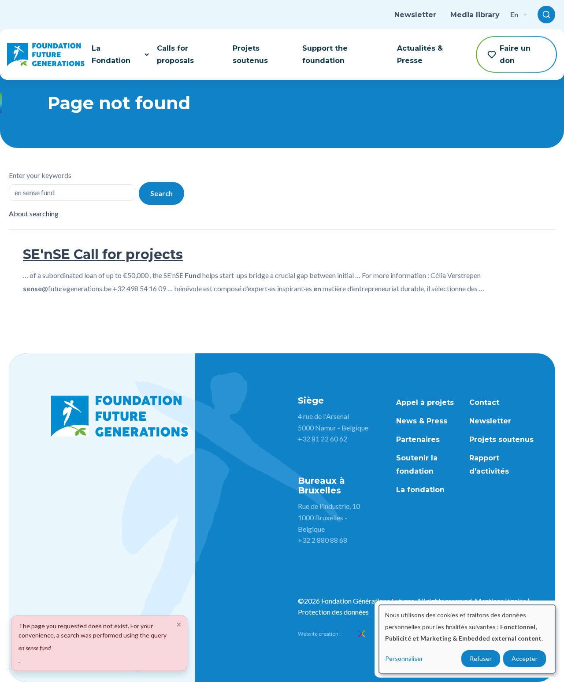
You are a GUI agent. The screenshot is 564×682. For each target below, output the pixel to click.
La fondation (420, 490)
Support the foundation (325, 54)
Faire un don (515, 54)
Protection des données (333, 612)
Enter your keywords (40, 175)
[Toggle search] (546, 14)
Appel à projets (425, 402)
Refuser (481, 658)
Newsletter (415, 15)
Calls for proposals (175, 54)
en (514, 14)
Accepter (525, 658)
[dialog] (467, 639)
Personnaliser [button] (404, 658)
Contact (484, 402)
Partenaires (418, 439)
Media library (475, 15)
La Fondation (111, 54)
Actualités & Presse (420, 54)
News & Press (421, 421)
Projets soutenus (250, 54)
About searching (34, 213)
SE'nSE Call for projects (103, 254)
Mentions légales (500, 601)
